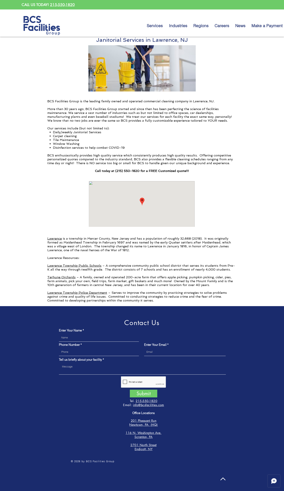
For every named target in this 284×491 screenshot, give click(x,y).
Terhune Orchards (61, 277)
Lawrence (54, 238)
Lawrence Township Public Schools (74, 265)
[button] (201, 25)
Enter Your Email (155, 344)
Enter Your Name (70, 330)
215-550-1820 (62, 4)
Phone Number (69, 344)
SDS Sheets (206, 461)
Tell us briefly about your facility (80, 359)
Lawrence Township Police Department (77, 293)
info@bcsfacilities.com (148, 405)
